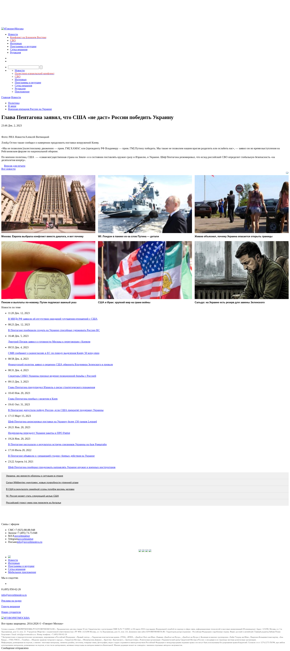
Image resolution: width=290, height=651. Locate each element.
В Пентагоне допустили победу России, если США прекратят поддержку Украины (56, 410)
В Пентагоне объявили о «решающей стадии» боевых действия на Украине (51, 455)
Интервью (16, 43)
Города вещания (10, 606)
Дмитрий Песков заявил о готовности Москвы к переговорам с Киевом (49, 341)
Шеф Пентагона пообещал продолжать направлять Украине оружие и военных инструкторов (61, 467)
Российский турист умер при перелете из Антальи (33, 502)
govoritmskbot (22, 535)
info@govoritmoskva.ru (29, 542)
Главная (5, 97)
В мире (12, 106)
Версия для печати (14, 165)
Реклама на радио (11, 600)
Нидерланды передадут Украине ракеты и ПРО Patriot (39, 433)
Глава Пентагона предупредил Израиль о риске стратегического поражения (51, 387)
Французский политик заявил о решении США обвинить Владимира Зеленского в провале (60, 364)
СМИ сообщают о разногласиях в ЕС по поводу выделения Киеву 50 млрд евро (53, 353)
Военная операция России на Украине (30, 109)
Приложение (22, 91)
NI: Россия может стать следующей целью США (32, 496)
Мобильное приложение (22, 572)
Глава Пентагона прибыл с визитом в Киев (33, 398)
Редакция (15, 52)
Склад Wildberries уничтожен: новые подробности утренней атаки (42, 482)
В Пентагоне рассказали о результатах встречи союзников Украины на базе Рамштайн (57, 444)
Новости (13, 34)
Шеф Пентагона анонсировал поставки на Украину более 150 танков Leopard (52, 421)
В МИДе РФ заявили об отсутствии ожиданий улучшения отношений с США (53, 318)
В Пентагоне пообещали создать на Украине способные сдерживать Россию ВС (54, 330)
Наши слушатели (11, 612)
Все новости (8, 168)
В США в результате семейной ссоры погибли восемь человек (40, 489)
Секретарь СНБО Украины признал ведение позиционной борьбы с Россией (52, 375)
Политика (13, 103)
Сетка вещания (18, 49)
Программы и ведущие (23, 46)
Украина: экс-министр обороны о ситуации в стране (34, 475)
